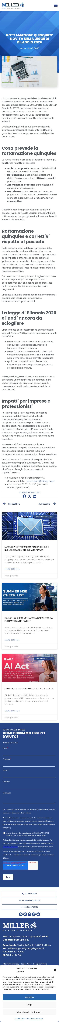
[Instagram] (34, 914)
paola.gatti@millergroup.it (41, 481)
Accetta (29, 997)
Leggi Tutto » (12, 569)
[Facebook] (25, 914)
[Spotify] (21, 914)
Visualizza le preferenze (29, 1012)
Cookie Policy (20, 1018)
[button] (55, 970)
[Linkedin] (29, 914)
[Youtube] (38, 914)
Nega (29, 1004)
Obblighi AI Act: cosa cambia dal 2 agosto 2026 (29, 688)
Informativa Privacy (35, 1018)
